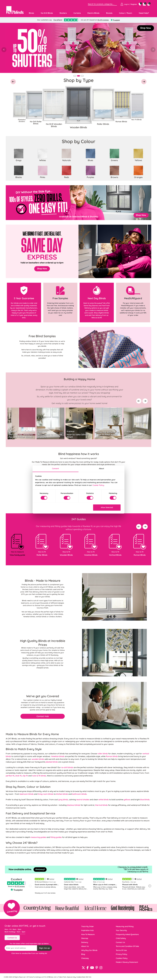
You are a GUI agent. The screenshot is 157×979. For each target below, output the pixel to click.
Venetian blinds (57, 756)
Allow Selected (107, 507)
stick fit (18, 776)
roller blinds (102, 753)
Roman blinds (112, 756)
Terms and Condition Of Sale (127, 946)
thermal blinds (101, 805)
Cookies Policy (121, 958)
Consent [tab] (55, 468)
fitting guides (56, 837)
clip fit (25, 776)
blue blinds (145, 799)
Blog (83, 954)
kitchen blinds (62, 794)
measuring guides (38, 837)
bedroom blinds (27, 794)
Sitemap (84, 938)
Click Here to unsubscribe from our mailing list (29, 953)
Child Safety (121, 938)
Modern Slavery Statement (127, 962)
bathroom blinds (79, 794)
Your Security (121, 930)
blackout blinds (73, 805)
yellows (127, 799)
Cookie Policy (98, 485)
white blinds (103, 799)
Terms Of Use (121, 950)
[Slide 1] (74, 75)
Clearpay (85, 958)
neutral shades (82, 799)
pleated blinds (52, 762)
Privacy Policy (121, 954)
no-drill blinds (67, 767)
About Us (85, 946)
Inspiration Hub (87, 930)
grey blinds (63, 799)
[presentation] (139, 401)
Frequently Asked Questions (127, 934)
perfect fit (10, 776)
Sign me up (44, 948)
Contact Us (12, 937)
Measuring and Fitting (125, 926)
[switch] (67, 498)
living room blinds (45, 794)
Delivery (84, 942)
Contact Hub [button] (43, 716)
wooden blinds (37, 759)
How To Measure (88, 934)
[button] (13, 82)
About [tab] (101, 468)
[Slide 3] (82, 75)
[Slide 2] (78, 75)
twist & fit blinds (39, 776)
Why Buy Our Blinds (89, 950)
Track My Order (87, 926)
